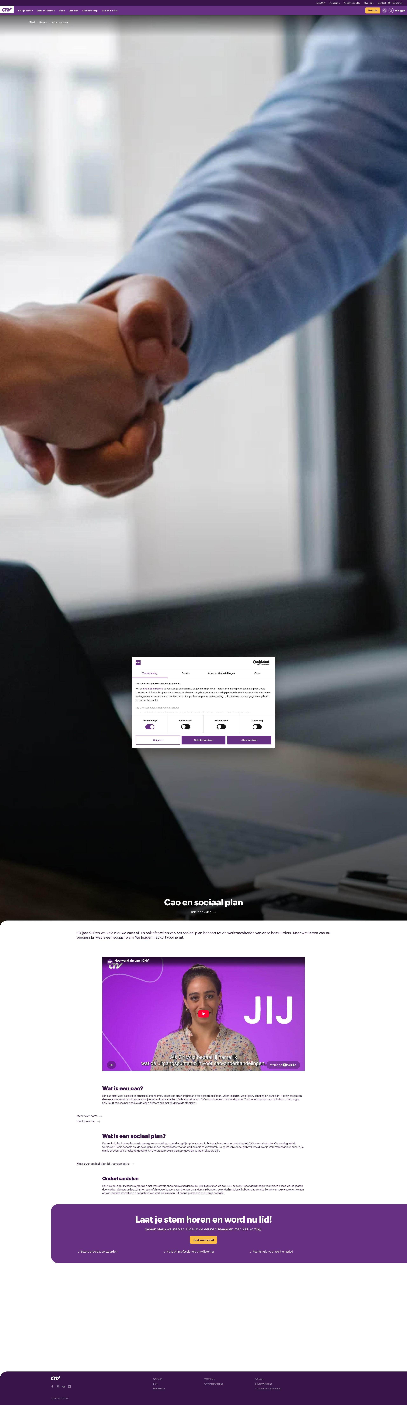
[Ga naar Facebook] (52, 1386)
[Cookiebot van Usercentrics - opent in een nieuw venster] (258, 662)
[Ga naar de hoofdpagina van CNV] (7, 9)
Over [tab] (257, 673)
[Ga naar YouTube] (64, 1386)
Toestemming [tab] (149, 673)
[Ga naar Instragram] (58, 1386)
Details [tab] (186, 673)
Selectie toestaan (203, 740)
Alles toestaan (249, 740)
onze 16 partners (153, 688)
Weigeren (158, 740)
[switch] (185, 726)
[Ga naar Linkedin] (69, 1386)
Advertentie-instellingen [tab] (221, 673)
